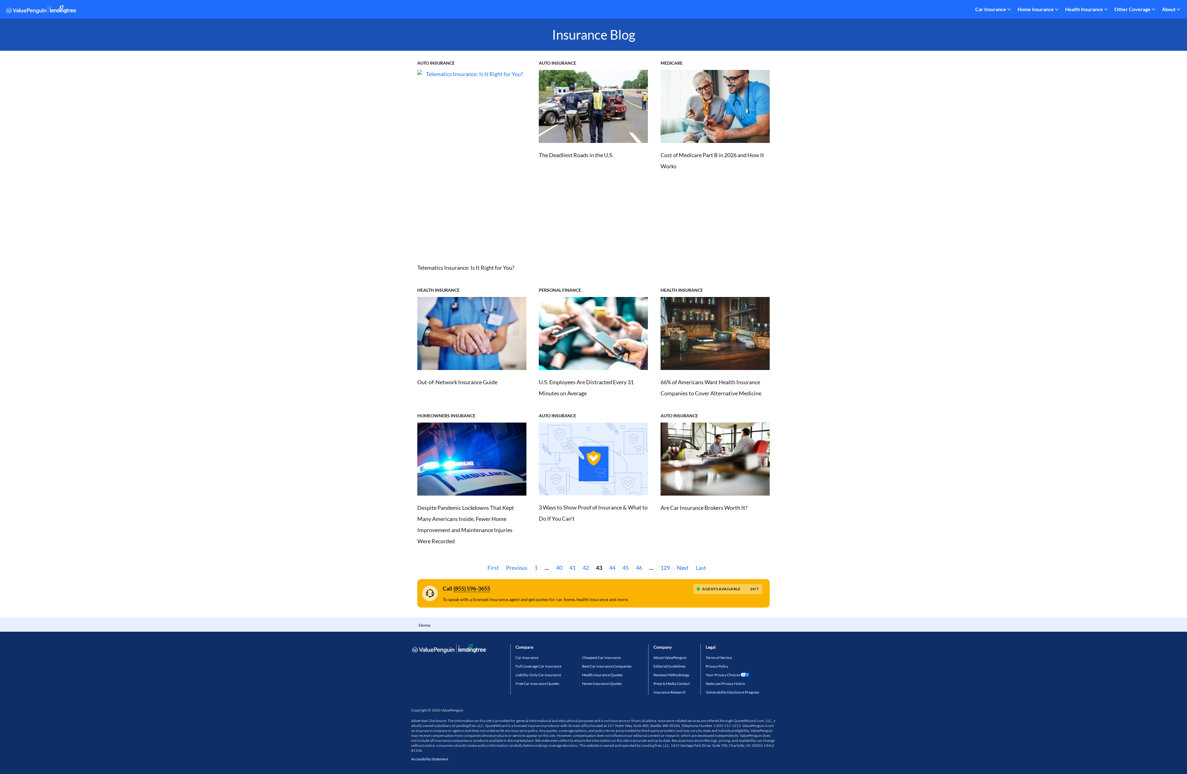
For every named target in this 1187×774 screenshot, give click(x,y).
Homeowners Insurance (446, 415)
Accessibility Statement (429, 759)
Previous (516, 567)
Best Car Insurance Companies (607, 666)
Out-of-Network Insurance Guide (457, 382)
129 (665, 567)
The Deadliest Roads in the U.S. (576, 155)
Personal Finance (560, 290)
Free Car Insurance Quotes (537, 683)
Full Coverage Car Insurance (538, 666)
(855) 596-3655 (471, 588)
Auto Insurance (436, 63)
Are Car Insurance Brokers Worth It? (704, 507)
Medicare (672, 63)
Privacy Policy (717, 666)
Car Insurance (990, 9)
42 (586, 567)
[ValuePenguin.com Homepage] (41, 10)
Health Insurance (1084, 9)
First (493, 567)
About (1169, 9)
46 (639, 567)
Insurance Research (669, 692)
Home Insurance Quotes (602, 683)
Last (701, 567)
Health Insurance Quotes (602, 675)
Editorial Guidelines (669, 666)
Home (424, 625)
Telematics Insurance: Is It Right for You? (465, 267)
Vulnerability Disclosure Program (732, 692)
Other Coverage (1132, 9)
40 (559, 567)
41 (572, 567)
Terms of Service (719, 657)
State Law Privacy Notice (725, 683)
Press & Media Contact (671, 683)
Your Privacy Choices (723, 675)
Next (683, 567)
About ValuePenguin (670, 657)
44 (612, 567)
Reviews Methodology (671, 675)
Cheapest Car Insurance (601, 657)
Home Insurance (1036, 9)
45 (626, 567)
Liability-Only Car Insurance (538, 675)
